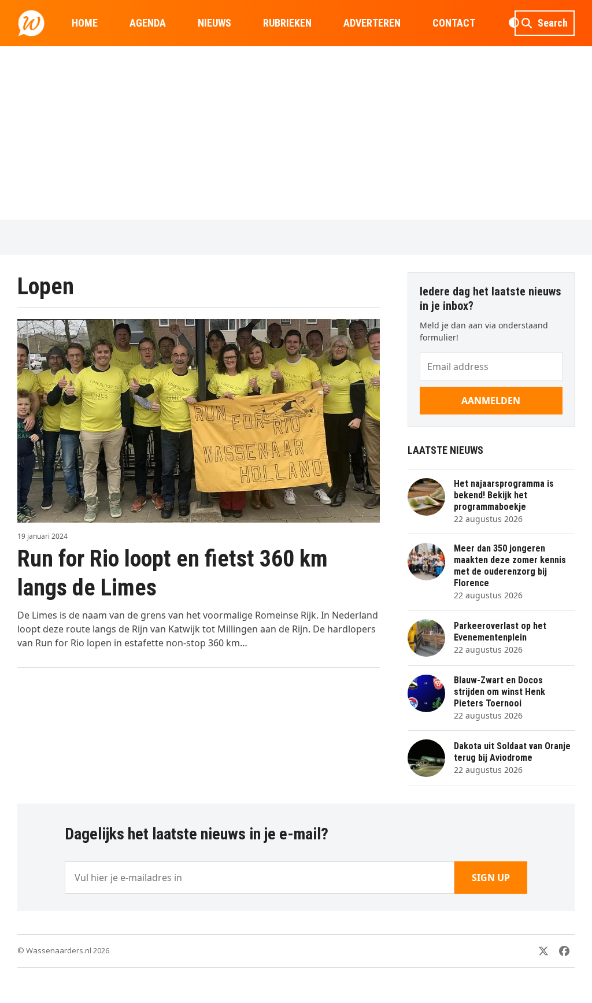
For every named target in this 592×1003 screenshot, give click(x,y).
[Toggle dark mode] (513, 23)
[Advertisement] (296, 133)
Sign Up (491, 877)
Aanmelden (490, 400)
